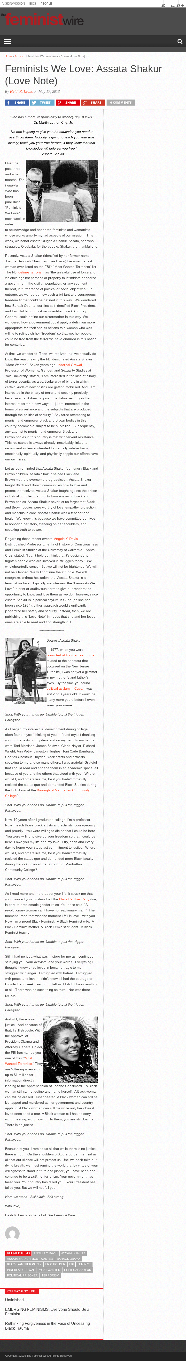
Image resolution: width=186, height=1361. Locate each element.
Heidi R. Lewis (21, 91)
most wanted (49, 1270)
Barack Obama (68, 1259)
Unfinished (14, 1300)
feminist (84, 1264)
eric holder (55, 1264)
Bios (32, 3)
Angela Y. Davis (66, 539)
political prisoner (22, 1275)
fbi (71, 1264)
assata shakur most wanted (30, 1259)
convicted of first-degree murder (71, 655)
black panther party (24, 1264)
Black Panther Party (74, 899)
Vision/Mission (13, 3)
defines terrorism (31, 272)
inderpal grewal (21, 1270)
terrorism (50, 1275)
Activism (20, 56)
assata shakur (73, 1253)
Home (8, 56)
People (46, 3)
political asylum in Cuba (64, 688)
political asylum (78, 1270)
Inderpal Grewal (69, 365)
